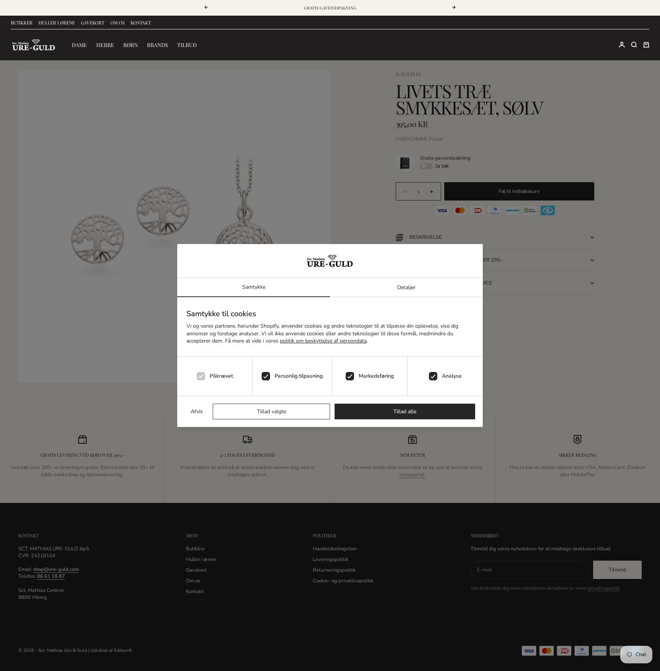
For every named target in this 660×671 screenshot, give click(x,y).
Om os (117, 22)
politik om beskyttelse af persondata (323, 340)
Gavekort (92, 22)
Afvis (197, 411)
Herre (105, 45)
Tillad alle (404, 411)
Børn (130, 45)
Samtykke (253, 287)
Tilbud (187, 45)
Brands (157, 45)
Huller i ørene (57, 22)
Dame (79, 45)
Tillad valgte (271, 411)
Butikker (21, 22)
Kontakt (141, 22)
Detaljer (406, 287)
